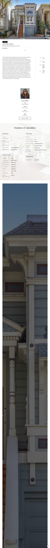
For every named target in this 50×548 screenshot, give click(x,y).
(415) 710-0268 (25, 107)
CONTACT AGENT (25, 118)
